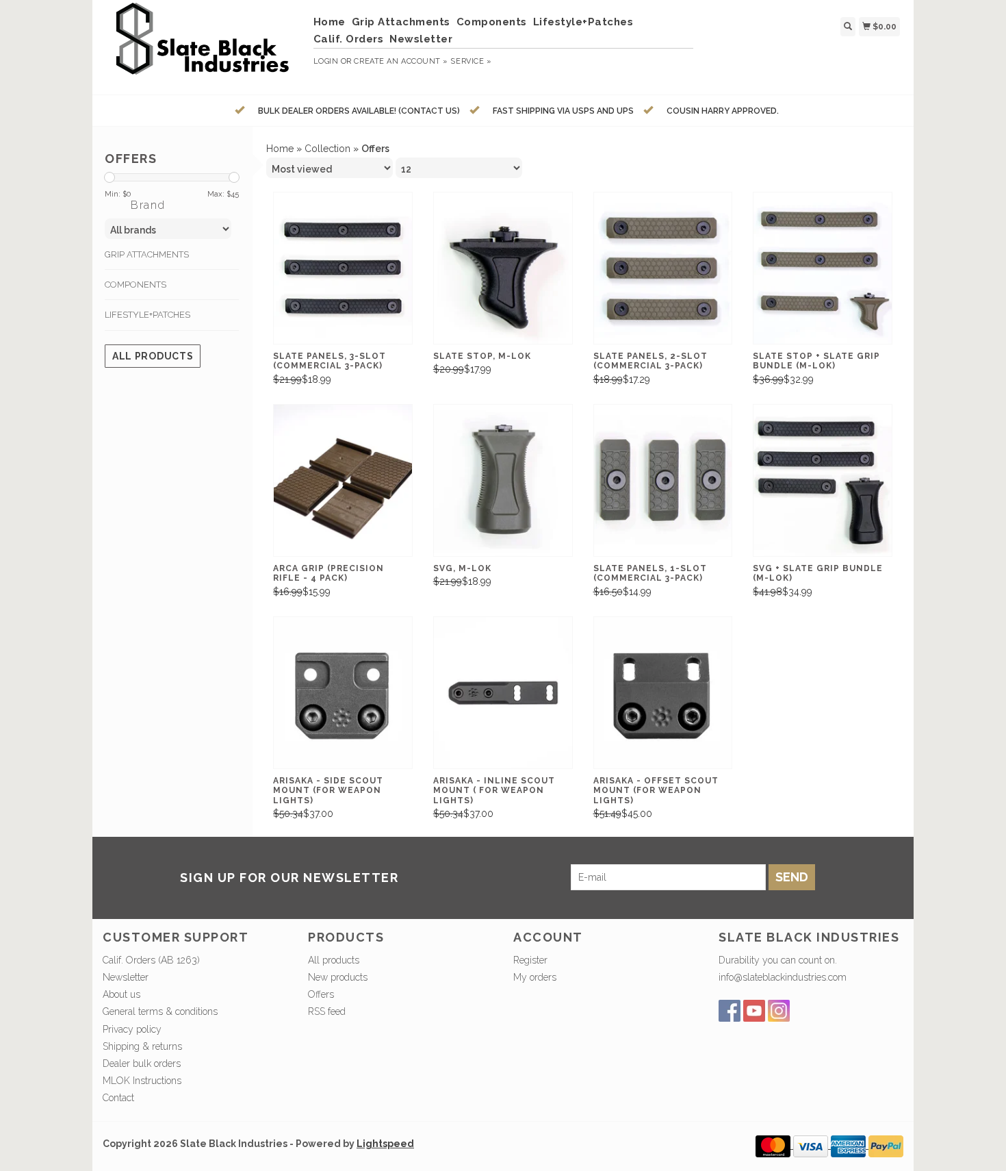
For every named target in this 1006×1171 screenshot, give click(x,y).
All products (152, 356)
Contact (118, 1097)
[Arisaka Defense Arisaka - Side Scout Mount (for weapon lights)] (343, 692)
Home (329, 22)
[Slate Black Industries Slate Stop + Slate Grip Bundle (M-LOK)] (822, 268)
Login (326, 61)
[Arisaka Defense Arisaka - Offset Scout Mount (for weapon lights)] (663, 692)
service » (470, 61)
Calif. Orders (348, 39)
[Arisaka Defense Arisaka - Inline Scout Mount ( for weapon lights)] (503, 692)
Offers (321, 994)
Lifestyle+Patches (583, 22)
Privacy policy (132, 1029)
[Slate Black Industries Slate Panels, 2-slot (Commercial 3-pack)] (663, 268)
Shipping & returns (142, 1046)
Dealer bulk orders (142, 1063)
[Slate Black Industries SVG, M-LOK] (503, 480)
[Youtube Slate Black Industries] (754, 1011)
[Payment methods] (774, 1144)
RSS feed (327, 1011)
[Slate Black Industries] (203, 45)
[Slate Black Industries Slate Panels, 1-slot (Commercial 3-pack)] (663, 480)
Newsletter (420, 39)
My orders (534, 977)
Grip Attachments (401, 22)
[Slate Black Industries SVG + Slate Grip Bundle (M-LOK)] (822, 480)
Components (491, 22)
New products (337, 977)
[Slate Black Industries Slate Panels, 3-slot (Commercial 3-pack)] (343, 268)
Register (530, 960)
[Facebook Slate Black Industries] (729, 1011)
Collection (327, 148)
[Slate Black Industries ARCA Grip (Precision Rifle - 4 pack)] (343, 480)
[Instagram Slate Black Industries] (779, 1011)
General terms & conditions (160, 1011)
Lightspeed (385, 1143)
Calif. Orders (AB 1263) (151, 960)
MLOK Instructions (142, 1080)
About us (121, 994)
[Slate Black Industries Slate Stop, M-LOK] (503, 268)
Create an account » (401, 61)
